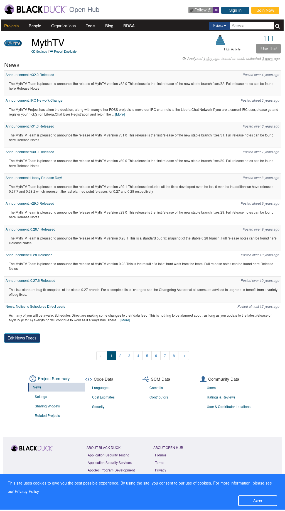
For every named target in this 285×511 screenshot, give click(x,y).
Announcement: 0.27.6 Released (30, 280)
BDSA (129, 25)
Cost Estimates (103, 397)
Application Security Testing (108, 455)
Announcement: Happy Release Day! (34, 177)
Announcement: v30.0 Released (30, 151)
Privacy (160, 470)
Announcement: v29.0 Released (30, 203)
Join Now (265, 10)
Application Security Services (110, 462)
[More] (120, 114)
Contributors (158, 397)
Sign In (235, 10)
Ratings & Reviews (221, 397)
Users (211, 387)
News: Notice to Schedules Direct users (35, 306)
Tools (90, 25)
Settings (41, 51)
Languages (100, 387)
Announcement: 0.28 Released (29, 254)
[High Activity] (220, 40)
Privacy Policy (27, 491)
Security (98, 406)
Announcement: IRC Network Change (34, 100)
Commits (156, 387)
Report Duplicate (65, 51)
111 (268, 38)
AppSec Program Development (111, 470)
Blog (109, 25)
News (37, 387)
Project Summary (54, 378)
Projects (11, 25)
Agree (257, 500)
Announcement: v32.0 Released (30, 74)
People (35, 25)
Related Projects (47, 415)
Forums (160, 455)
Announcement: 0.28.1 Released (30, 229)
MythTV (47, 42)
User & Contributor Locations (228, 406)
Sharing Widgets (47, 406)
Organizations (63, 25)
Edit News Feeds (22, 338)
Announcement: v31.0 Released (30, 126)
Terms (159, 462)
